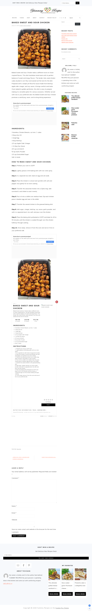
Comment (15, 478)
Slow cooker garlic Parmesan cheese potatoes (75, 111)
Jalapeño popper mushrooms (67, 42)
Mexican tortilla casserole (67, 40)
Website (14, 520)
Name (14, 506)
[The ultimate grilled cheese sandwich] (65, 99)
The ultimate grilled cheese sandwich (69, 33)
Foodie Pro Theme (62, 608)
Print (48, 404)
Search (63, 21)
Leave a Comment (27, 25)
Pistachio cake (65, 38)
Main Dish (19, 449)
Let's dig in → (7, 583)
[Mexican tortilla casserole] (65, 138)
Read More (54, 594)
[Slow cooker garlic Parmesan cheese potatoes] (65, 111)
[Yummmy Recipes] (46, 14)
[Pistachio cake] (65, 126)
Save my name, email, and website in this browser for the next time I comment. (34, 530)
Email (14, 513)
